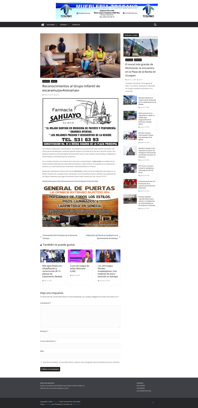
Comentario (45, 303)
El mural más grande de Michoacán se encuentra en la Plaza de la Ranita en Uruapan (140, 70)
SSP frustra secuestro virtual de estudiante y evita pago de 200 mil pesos (146, 169)
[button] (56, 24)
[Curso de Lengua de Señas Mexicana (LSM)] (80, 251)
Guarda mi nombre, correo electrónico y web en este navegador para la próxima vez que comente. (81, 362)
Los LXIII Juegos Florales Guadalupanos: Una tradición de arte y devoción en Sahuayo (108, 271)
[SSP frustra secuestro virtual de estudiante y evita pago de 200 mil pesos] (130, 171)
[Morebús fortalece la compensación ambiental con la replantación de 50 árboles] (130, 103)
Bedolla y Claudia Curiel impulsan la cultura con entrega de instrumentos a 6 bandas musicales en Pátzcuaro (147, 152)
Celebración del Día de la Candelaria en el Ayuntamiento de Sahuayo (102, 236)
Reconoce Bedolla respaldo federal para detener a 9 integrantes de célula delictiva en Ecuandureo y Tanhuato (146, 201)
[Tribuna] (42, 24)
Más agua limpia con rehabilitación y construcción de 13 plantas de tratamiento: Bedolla (52, 271)
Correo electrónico (48, 341)
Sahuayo (54, 81)
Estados (63, 25)
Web (42, 351)
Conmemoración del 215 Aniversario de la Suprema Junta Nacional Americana (146, 184)
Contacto (76, 25)
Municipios (46, 81)
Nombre (44, 331)
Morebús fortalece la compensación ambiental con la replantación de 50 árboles (147, 101)
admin (57, 95)
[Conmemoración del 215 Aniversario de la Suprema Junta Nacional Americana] (130, 186)
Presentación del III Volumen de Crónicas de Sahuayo (60, 236)
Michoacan (129, 60)
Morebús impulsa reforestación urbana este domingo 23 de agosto (145, 136)
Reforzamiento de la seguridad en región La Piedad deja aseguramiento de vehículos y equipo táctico (146, 118)
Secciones (51, 25)
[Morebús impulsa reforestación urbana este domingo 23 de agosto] (130, 138)
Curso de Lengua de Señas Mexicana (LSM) (79, 268)
